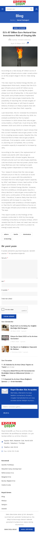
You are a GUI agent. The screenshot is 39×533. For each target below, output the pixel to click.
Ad (3, 281)
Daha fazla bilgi (10, 529)
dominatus (27, 234)
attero (6, 234)
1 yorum (23, 331)
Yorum (5, 258)
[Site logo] (19, 3)
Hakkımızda (6, 485)
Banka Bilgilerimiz (8, 481)
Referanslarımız (8, 473)
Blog (3, 496)
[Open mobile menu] (2, 9)
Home (12, 20)
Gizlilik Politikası (8, 465)
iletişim (4, 505)
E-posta (5, 290)
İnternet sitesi (7, 299)
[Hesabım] (36, 9)
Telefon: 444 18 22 (11, 447)
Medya (4, 501)
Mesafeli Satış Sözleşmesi (11, 469)
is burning (7, 239)
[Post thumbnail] (5, 328)
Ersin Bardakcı (16, 381)
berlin (16, 234)
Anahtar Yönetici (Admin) (20, 40)
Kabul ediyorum (27, 529)
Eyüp (3, 375)
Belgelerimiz (6, 477)
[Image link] (9, 425)
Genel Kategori (23, 20)
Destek (4, 509)
